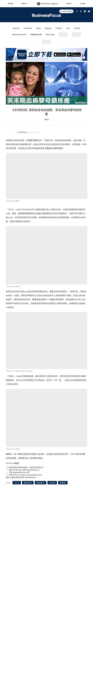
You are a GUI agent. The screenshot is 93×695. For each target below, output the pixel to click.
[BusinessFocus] (46, 15)
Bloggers (48, 28)
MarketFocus (30, 477)
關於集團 (10, 3)
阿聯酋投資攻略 (36, 34)
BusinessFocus (33, 470)
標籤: (9, 482)
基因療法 (40, 483)
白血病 (52, 483)
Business (16, 28)
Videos (38, 28)
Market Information (19, 34)
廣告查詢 (69, 3)
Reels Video (50, 34)
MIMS (16, 463)
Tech (68, 28)
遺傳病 (63, 483)
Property (59, 28)
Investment (27, 28)
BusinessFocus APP (21, 472)
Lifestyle (77, 28)
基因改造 (28, 483)
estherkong (22, 132)
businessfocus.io (35, 475)
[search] (77, 11)
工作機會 (82, 3)
